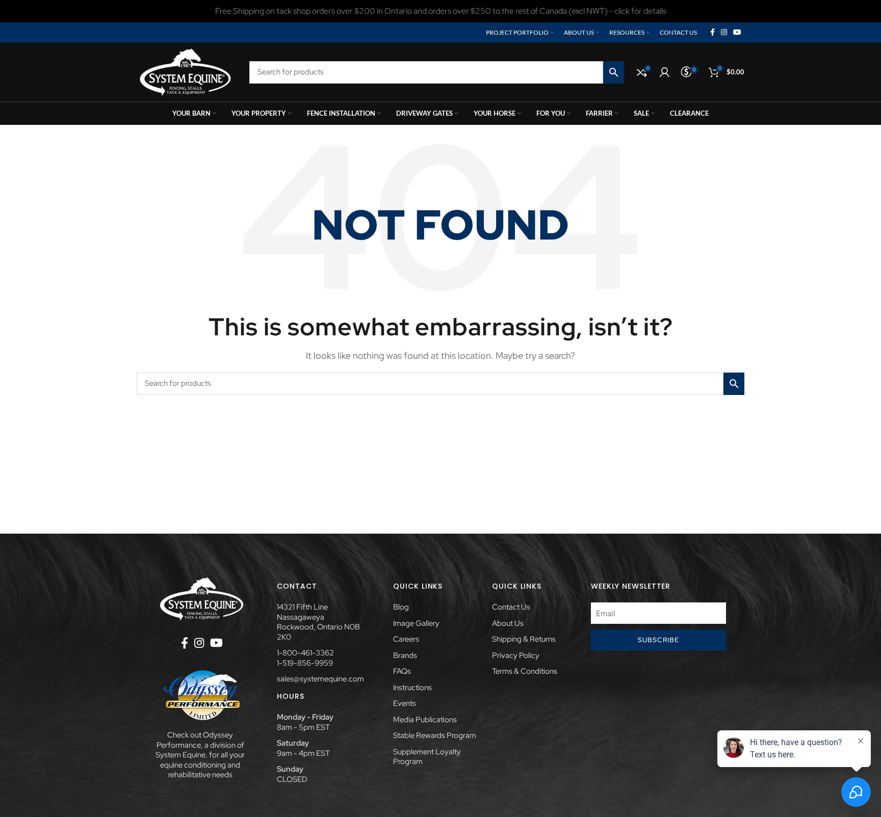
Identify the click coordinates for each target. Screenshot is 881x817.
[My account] (665, 72)
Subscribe (659, 640)
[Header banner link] (440, 11)
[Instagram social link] (724, 32)
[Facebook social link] (712, 32)
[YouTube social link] (737, 32)
